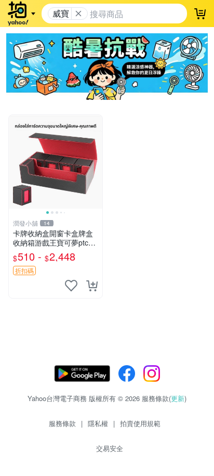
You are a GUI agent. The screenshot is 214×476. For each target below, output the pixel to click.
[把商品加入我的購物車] (92, 285)
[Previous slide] (15, 162)
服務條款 (62, 423)
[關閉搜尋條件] (78, 13)
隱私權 (98, 423)
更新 (177, 398)
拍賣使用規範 (140, 423)
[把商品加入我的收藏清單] (71, 285)
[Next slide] (95, 162)
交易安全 (109, 448)
